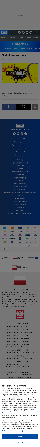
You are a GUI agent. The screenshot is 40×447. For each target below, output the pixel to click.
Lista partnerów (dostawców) (12, 431)
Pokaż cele (20, 443)
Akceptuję (20, 437)
